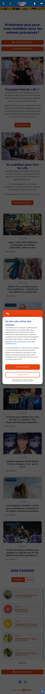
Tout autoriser (22, 367)
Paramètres (22, 375)
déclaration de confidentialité (16, 341)
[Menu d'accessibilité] (42, 691)
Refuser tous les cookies (22, 380)
